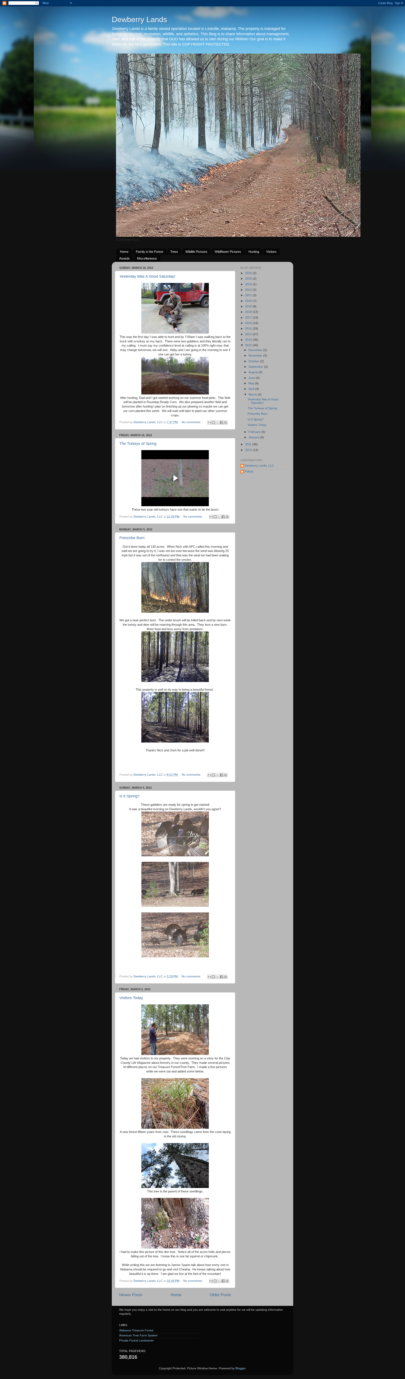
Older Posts (220, 1295)
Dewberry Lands (139, 19)
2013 (249, 339)
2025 (249, 278)
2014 (249, 334)
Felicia (249, 471)
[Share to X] (217, 422)
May (251, 383)
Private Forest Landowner (136, 1340)
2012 (249, 345)
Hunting (253, 251)
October (254, 361)
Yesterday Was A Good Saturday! (147, 276)
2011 (248, 444)
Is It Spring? (129, 796)
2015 (249, 328)
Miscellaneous (147, 258)
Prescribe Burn (131, 538)
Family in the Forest (149, 251)
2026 (249, 273)
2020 (249, 301)
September (256, 366)
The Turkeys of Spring (138, 443)
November (255, 355)
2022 (249, 289)
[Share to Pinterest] (225, 422)
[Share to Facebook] (221, 422)
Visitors (271, 251)
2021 (249, 295)
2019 (249, 306)
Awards (124, 258)
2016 (249, 323)
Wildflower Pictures (228, 251)
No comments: (192, 422)
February (255, 431)
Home (124, 251)
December (255, 350)
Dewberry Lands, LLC (259, 465)
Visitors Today (131, 998)
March (253, 394)
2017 (249, 317)
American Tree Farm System (138, 1335)
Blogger (240, 1368)
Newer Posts (130, 1295)
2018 (249, 311)
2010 (249, 450)
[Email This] (209, 422)
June (252, 377)
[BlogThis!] (213, 422)
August (253, 372)
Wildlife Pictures (196, 251)
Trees (174, 251)
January (254, 437)
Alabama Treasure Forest (136, 1330)
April (251, 388)
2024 (249, 284)
